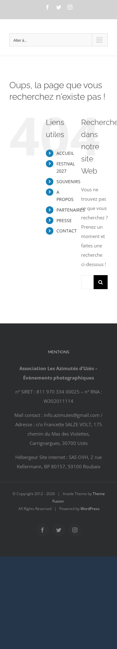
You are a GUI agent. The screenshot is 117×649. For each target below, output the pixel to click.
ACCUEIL (65, 153)
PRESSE (64, 220)
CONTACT (66, 231)
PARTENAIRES (70, 210)
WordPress (90, 508)
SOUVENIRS (68, 181)
